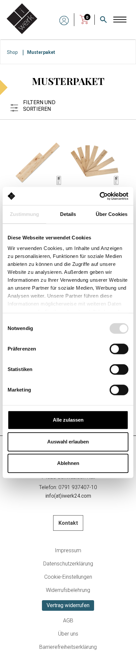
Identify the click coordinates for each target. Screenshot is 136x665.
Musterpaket (41, 52)
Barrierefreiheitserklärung (68, 647)
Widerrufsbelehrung (68, 590)
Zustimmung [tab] (24, 214)
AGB (68, 620)
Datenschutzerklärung (68, 564)
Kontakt (68, 523)
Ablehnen (68, 463)
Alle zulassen (68, 420)
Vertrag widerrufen (68, 605)
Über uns (68, 634)
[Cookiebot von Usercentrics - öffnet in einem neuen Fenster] (99, 196)
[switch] (119, 349)
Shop (12, 52)
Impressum (68, 550)
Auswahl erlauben (68, 441)
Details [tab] (68, 214)
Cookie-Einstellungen (68, 577)
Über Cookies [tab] (111, 214)
